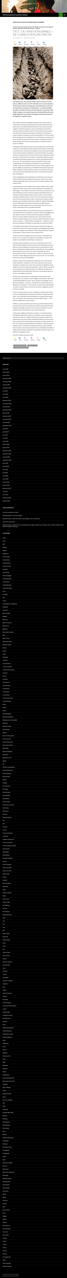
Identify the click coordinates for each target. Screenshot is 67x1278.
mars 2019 (5, 441)
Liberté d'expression (8, 1027)
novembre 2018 (7, 454)
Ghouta (5, 861)
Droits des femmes (8, 745)
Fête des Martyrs (7, 817)
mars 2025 (5, 369)
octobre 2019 (6, 422)
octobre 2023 (6, 406)
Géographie (6, 852)
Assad (4, 600)
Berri (4, 635)
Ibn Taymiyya (6, 911)
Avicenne (5, 610)
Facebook (26, 44)
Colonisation (6, 691)
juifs (4, 987)
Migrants (5, 1068)
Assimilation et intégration (10, 604)
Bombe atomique (7, 641)
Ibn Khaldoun (6, 905)
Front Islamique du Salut (9, 845)
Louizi (4, 1046)
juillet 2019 (6, 432)
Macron (5, 1049)
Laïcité (4, 1009)
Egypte (4, 761)
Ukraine (5, 1254)
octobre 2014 (6, 501)
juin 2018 (5, 469)
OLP (4, 1103)
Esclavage (5, 789)
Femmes (5, 814)
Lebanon (5, 1021)
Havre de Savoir (7, 883)
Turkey (4, 1247)
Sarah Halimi (6, 1184)
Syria (4, 1206)
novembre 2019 (7, 419)
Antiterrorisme (7, 566)
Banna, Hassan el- (7, 622)
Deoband (5, 723)
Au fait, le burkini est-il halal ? (11, 512)
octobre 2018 (6, 457)
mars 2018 (5, 479)
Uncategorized (6, 1257)
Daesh (4, 710)
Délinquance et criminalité (10, 720)
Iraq (4, 927)
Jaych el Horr (6, 955)
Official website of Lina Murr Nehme (15, 15)
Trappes (5, 1238)
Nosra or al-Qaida (7, 1100)
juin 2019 (5, 435)
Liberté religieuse (7, 1037)
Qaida (4, 1156)
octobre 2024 (6, 384)
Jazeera (5, 958)
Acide (4, 538)
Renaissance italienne (8, 1172)
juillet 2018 (6, 466)
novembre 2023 (7, 403)
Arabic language (7, 575)
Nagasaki (5, 1084)
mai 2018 (5, 472)
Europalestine (6, 795)
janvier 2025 (6, 375)
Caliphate (5, 657)
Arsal (4, 591)
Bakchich (5, 619)
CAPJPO (5, 660)
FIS (3, 820)
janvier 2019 (6, 447)
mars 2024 (5, 397)
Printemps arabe (7, 1147)
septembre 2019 (7, 425)
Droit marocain (7, 739)
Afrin (4, 541)
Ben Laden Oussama (8, 632)
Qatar (4, 1159)
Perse (4, 1131)
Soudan (5, 1203)
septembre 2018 (7, 460)
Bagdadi (5, 616)
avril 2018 (5, 476)
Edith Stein (5, 748)
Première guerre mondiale (21, 347)
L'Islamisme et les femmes (9, 1005)
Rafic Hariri (6, 1169)
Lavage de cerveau (7, 1015)
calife (4, 654)
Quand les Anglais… (8, 1162)
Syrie (4, 1213)
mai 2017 (5, 491)
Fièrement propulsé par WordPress (11, 1276)
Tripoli (4, 1241)
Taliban (4, 1219)
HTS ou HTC (6, 899)
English (5, 779)
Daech (19, 27)
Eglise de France (7, 757)
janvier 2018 (6, 485)
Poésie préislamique (8, 1137)
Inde (4, 918)
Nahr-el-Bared (6, 1087)
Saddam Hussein (7, 1178)
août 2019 (5, 428)
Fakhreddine (6, 798)
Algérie (5, 550)
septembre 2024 (7, 388)
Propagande (6, 1153)
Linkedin (44, 44)
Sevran (4, 1194)
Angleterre (5, 553)
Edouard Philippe (7, 751)
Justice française (7, 993)
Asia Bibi (5, 594)
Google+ (38, 44)
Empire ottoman (39, 27)
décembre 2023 (7, 400)
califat (15, 27)
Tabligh (4, 1216)
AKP (4, 544)
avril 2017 (5, 494)
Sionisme (5, 1200)
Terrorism (5, 1232)
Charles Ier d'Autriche (20, 345)
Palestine (20, 28)
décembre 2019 (7, 416)
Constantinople (7, 701)
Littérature (5, 1043)
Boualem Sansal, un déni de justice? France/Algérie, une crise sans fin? (21, 518)
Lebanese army (7, 1018)
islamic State (6, 933)
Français (5, 826)
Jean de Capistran (7, 962)
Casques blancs (7, 663)
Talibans (5, 1222)
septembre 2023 (7, 410)
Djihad (4, 732)
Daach (4, 704)
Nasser (4, 1090)
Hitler (4, 896)
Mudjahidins (6, 1075)
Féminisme (6, 811)
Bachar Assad (6, 613)
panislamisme (6, 1125)
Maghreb (5, 1053)
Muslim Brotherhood (8, 1078)
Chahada (5, 673)
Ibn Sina (5, 908)
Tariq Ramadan (7, 1228)
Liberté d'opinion (7, 1031)
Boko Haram (6, 638)
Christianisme (6, 685)
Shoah (4, 1197)
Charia (4, 676)
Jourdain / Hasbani (8, 980)
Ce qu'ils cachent (7, 666)
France (15, 28)
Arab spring (6, 572)
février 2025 (6, 372)
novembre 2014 (7, 497)
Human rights (6, 902)
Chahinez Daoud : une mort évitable (12, 515)
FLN (4, 823)
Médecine (5, 1065)
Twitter (20, 44)
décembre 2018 (7, 450)
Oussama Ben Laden (8, 1112)
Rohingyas (5, 1175)
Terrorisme (6, 1235)
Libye (4, 1040)
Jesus (4, 968)
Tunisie (4, 1244)
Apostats (5, 569)
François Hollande (8, 833)
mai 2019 (5, 438)
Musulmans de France (8, 1081)
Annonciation (6, 556)
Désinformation (7, 726)
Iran (4, 924)
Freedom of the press (8, 839)
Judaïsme (5, 983)
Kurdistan (5, 999)
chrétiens (5, 679)
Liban (4, 1024)
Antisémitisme (6, 563)
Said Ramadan (6, 1181)
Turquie (37, 28)
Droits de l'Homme (8, 742)
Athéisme (5, 607)
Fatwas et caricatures (8, 805)
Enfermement (6, 776)
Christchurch (6, 682)
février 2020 (6, 413)
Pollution (5, 1144)
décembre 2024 (7, 378)
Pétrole (5, 1134)
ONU (4, 1106)
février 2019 (6, 444)
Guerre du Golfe (7, 867)
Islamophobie (6, 940)
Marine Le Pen (6, 1056)
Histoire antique (7, 892)
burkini (5, 648)
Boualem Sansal (7, 644)
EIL (3, 764)
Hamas (4, 877)
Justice (4, 990)
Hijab (4, 889)
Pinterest (32, 44)
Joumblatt (5, 977)
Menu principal (65, 15)
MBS (4, 1062)
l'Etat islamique (7, 1002)
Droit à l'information (8, 735)
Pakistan (5, 1115)
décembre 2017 (7, 488)
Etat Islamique (48, 27)
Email (15, 44)
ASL (4, 597)
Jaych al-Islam (6, 952)
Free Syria (5, 836)
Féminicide (6, 808)
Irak (4, 921)
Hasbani (5, 880)
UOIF (4, 1260)
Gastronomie (6, 848)
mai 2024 (5, 391)
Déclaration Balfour (27, 27)
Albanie (5, 547)
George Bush (6, 855)
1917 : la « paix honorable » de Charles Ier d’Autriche (33, 33)
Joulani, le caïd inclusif (9, 521)
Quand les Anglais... (29, 28)
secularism (5, 1191)
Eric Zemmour (6, 786)
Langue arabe (6, 1012)
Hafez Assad (6, 874)
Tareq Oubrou (6, 1225)
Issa (4, 949)
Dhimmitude (6, 729)
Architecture (6, 582)
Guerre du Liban (7, 870)
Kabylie (5, 996)
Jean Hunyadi (6, 965)
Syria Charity (6, 1210)
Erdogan (5, 783)
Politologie (6, 1140)
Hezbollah (5, 886)
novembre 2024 (7, 381)
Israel (4, 946)
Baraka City (6, 626)
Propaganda (6, 1150)
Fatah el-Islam (6, 801)
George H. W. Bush (8, 858)
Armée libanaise (7, 585)
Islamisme (5, 936)
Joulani (5, 974)
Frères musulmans (8, 842)
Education (5, 754)
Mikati (4, 1071)
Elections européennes (9, 767)
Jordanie (5, 971)
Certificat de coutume (8, 669)
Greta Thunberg (7, 864)
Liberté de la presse (8, 1034)
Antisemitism (6, 560)
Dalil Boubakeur (7, 713)
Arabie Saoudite (7, 578)
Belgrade (5, 629)
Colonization (6, 695)
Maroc (4, 1059)
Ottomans (5, 1109)
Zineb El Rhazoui (7, 1266)
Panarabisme (6, 1122)
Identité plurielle (7, 914)
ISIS (4, 930)
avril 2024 (5, 394)
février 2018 (6, 482)
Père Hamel (6, 1128)
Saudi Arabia (6, 1188)
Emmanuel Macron (8, 770)
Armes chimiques (7, 588)
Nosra (4, 1097)
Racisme (5, 1166)
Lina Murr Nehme (30, 38)
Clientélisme (6, 688)
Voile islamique (7, 1263)
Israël (4, 943)
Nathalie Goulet (7, 1093)
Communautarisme (8, 698)
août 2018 (5, 463)
